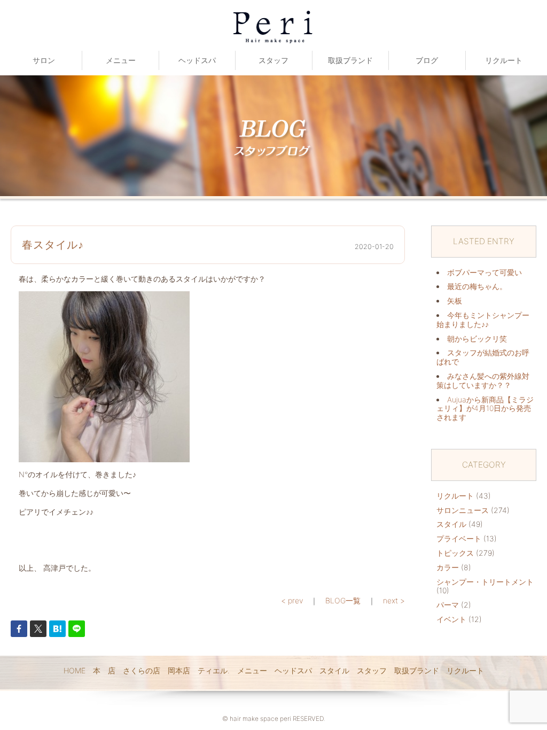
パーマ (447, 604)
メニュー (121, 60)
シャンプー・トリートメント (485, 581)
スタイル (451, 524)
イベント (451, 619)
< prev (292, 600)
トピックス (455, 552)
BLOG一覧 (343, 600)
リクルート (503, 60)
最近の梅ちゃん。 (477, 286)
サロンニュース (462, 510)
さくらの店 (141, 670)
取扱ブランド (350, 60)
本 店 (104, 670)
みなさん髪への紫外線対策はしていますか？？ (482, 380)
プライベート (458, 538)
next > (394, 600)
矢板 (454, 300)
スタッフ (273, 60)
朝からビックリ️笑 (477, 338)
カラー (447, 567)
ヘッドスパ (197, 60)
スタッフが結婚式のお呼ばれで (482, 357)
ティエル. (214, 670)
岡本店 (179, 670)
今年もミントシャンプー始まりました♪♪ (482, 319)
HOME (74, 670)
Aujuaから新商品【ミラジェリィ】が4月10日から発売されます (485, 408)
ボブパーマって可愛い (484, 272)
